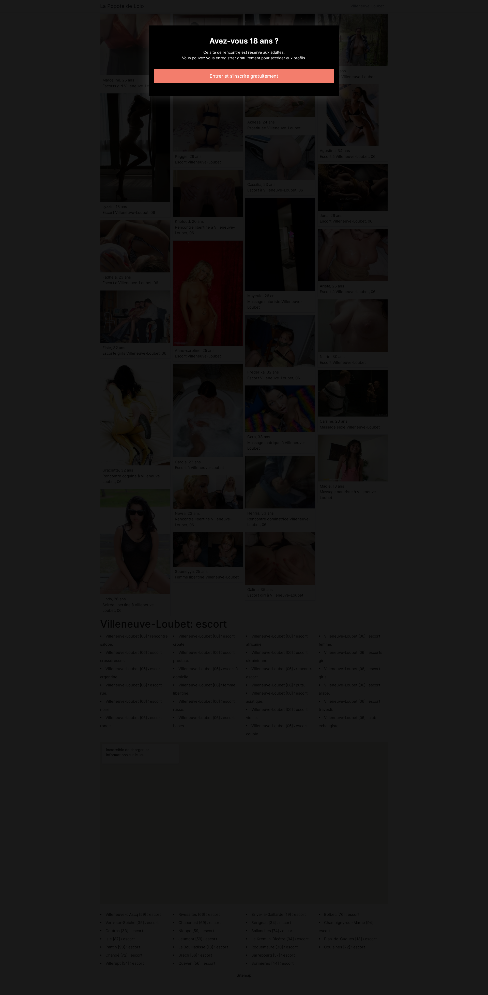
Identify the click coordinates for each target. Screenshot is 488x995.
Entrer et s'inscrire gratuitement (244, 76)
